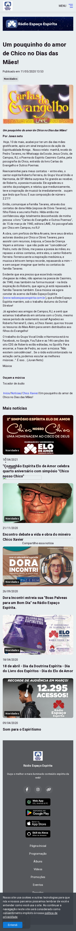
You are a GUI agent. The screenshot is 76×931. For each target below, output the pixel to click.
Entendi (12, 925)
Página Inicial (38, 845)
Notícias (16, 393)
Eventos (38, 884)
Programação (38, 853)
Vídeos (38, 869)
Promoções (38, 877)
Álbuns (38, 861)
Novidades (10, 78)
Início (6, 393)
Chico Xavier (30, 393)
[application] (38, 391)
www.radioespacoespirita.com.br (24, 297)
